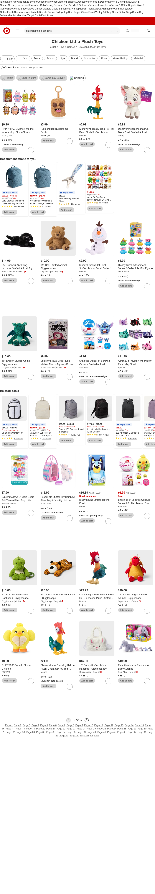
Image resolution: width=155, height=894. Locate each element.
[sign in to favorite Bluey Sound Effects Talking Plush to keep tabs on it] (108, 521)
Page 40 (91, 732)
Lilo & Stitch (123, 271)
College (41, 1)
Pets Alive (122, 672)
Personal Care (61, 5)
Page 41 (101, 732)
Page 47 (63, 735)
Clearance (19, 12)
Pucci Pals (46, 503)
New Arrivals (32, 12)
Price (104, 58)
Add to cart (9, 149)
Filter (10, 58)
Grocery (12, 5)
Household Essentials (28, 5)
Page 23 (71, 728)
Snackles (83, 367)
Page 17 (10, 728)
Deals (11, 12)
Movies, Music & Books (55, 8)
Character (89, 58)
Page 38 (71, 732)
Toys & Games (67, 46)
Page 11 (98, 725)
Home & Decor (99, 1)
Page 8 (70, 725)
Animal (50, 58)
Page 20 (40, 728)
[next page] (86, 720)
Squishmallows (48, 367)
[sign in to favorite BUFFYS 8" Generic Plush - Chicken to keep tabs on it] (31, 681)
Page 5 (44, 725)
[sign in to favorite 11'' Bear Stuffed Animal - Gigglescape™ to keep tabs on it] (70, 281)
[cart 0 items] (148, 30)
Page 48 (74, 735)
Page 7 (61, 725)
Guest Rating (120, 58)
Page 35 (40, 732)
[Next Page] (152, 59)
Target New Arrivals (10, 1)
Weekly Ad (100, 12)
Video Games (35, 8)
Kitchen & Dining (116, 1)
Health (97, 5)
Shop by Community (116, 8)
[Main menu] (17, 30)
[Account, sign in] (133, 30)
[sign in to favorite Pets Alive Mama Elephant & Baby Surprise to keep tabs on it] (147, 681)
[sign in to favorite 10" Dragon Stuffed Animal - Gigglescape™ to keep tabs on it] (31, 377)
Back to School (29, 1)
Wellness (106, 5)
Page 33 (20, 732)
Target (52, 46)
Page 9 (79, 725)
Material (138, 58)
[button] (10, 192)
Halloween (52, 1)
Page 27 (111, 728)
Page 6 (53, 725)
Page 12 (108, 725)
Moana (44, 672)
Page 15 (139, 725)
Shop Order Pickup (116, 12)
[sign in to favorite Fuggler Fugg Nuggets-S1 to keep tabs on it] (70, 141)
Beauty (50, 5)
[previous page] (68, 720)
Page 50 (94, 735)
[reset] (111, 31)
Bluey (82, 506)
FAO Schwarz (8, 271)
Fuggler (44, 132)
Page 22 (60, 728)
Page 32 (10, 732)
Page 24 (81, 728)
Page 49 (84, 735)
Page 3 (26, 725)
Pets (91, 5)
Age (63, 58)
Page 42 (111, 732)
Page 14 (129, 725)
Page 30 (142, 728)
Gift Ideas (88, 8)
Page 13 (119, 725)
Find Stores (47, 15)
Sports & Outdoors (79, 5)
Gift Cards (99, 8)
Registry (13, 15)
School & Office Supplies (124, 5)
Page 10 (88, 725)
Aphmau (122, 367)
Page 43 (121, 732)
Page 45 (142, 732)
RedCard (22, 15)
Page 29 (131, 728)
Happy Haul (7, 135)
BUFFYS (6, 672)
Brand (74, 58)
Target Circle (34, 15)
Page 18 (20, 728)
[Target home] (6, 30)
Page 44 (131, 732)
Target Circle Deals (84, 12)
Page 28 (121, 728)
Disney (82, 135)
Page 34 (30, 732)
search (117, 31)
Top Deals (69, 12)
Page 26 (101, 728)
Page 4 (35, 725)
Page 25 (91, 728)
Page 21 (50, 728)
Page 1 (9, 725)
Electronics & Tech (18, 8)
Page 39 (81, 732)
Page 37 (60, 732)
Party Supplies (75, 8)
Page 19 (30, 728)
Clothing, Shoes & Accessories (74, 1)
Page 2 (17, 725)
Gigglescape (47, 271)
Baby (43, 5)
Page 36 (50, 732)
